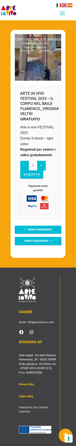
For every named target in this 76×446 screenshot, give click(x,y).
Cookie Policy (26, 396)
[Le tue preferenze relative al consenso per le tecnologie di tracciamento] (69, 439)
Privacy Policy (26, 384)
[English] (64, 5)
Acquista (31, 174)
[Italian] (59, 5)
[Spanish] (70, 5)
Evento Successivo (36, 240)
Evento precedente (40, 229)
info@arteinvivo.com (40, 322)
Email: (22, 322)
